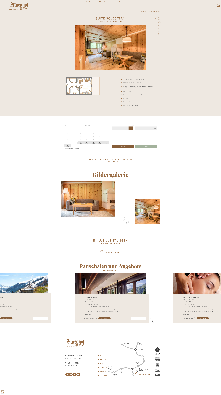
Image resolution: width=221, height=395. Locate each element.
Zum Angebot (90, 318)
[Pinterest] (74, 374)
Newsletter (104, 371)
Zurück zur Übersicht (113, 252)
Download (103, 367)
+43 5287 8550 (73, 363)
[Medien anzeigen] (88, 199)
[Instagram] (71, 374)
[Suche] (86, 2)
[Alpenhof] (19, 6)
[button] (127, 222)
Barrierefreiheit (151, 381)
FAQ (101, 355)
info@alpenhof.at (73, 365)
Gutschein (103, 375)
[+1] (132, 128)
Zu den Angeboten (111, 270)
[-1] (129, 128)
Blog (101, 363)
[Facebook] (67, 374)
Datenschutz (143, 381)
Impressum (136, 381)
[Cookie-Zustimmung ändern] (2, 392)
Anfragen (123, 146)
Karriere (103, 359)
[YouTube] (78, 374)
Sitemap (158, 381)
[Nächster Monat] (108, 125)
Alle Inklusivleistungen (111, 243)
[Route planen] (129, 358)
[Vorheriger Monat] (65, 125)
